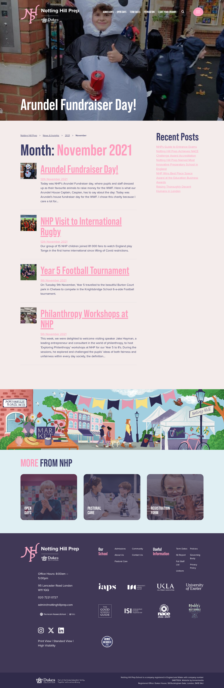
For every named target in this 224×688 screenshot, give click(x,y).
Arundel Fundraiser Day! (79, 169)
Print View (44, 641)
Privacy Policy (193, 566)
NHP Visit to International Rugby (81, 226)
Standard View (62, 641)
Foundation (149, 12)
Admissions (108, 12)
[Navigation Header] (107, 587)
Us (119, 555)
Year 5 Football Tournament (85, 270)
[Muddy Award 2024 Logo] (195, 611)
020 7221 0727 (48, 597)
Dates (135, 12)
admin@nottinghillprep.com (55, 605)
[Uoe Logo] (195, 587)
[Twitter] (51, 630)
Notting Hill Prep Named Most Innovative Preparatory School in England (177, 164)
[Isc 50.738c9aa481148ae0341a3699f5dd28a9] (136, 587)
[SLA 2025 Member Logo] (107, 641)
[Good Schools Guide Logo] (105, 611)
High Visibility (46, 645)
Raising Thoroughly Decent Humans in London (173, 189)
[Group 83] (133, 611)
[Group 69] (165, 587)
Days (121, 12)
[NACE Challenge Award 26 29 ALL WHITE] (164, 611)
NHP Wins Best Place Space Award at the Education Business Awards (177, 177)
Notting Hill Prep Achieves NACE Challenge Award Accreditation (177, 153)
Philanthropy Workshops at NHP (84, 318)
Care (121, 561)
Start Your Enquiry (167, 12)
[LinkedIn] (61, 630)
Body (195, 556)
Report (181, 555)
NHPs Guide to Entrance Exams (176, 147)
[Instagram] (41, 630)
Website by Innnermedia (193, 680)
